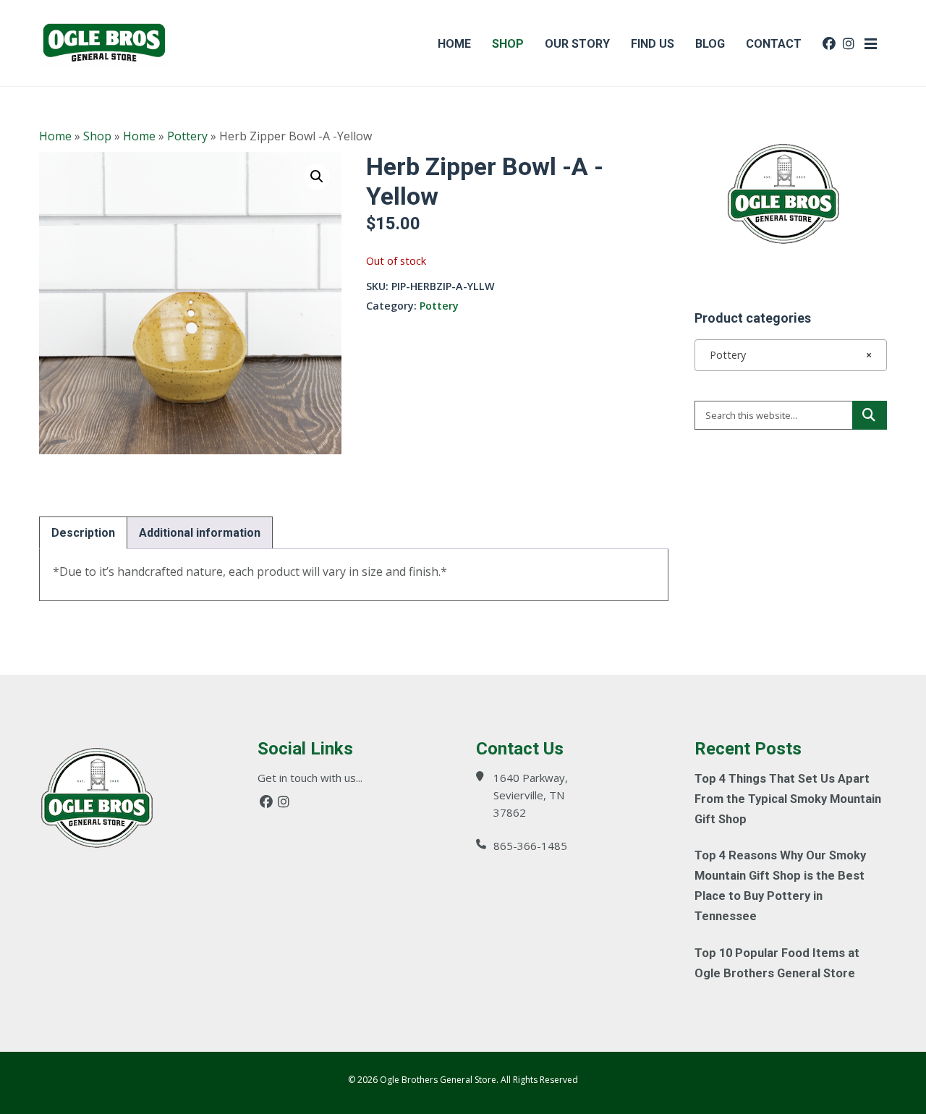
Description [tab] (83, 533)
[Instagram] (283, 802)
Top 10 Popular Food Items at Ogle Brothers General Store (776, 963)
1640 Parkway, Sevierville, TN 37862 (530, 795)
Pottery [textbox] (786, 355)
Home (55, 136)
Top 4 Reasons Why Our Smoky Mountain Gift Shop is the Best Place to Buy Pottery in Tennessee (780, 886)
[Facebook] (266, 802)
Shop (97, 136)
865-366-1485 (530, 845)
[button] (317, 176)
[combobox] (790, 355)
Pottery (187, 136)
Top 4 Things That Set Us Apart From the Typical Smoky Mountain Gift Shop (787, 799)
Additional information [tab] (199, 533)
